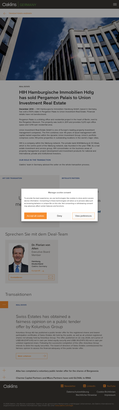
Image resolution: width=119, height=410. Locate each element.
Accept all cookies (35, 216)
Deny (59, 216)
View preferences (83, 216)
